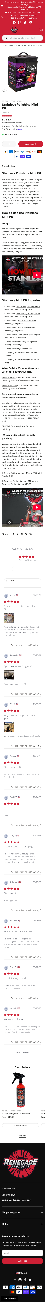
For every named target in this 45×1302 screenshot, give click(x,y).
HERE (6, 418)
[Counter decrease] (4, 144)
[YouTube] (30, 22)
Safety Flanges (15, 251)
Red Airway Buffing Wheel (28, 306)
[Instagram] (20, 22)
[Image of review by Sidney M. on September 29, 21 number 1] (9, 675)
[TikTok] (25, 22)
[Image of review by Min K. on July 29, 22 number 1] (9, 618)
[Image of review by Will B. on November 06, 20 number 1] (9, 727)
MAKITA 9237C (9, 377)
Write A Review (22, 569)
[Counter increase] (14, 144)
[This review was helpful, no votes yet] (34, 693)
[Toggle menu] (4, 30)
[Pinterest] (22, 534)
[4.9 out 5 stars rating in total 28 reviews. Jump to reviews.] (7, 116)
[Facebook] (14, 22)
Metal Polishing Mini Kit (17, 45)
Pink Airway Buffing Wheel (28, 313)
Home (4, 45)
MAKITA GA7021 (9, 385)
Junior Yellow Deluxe (27, 320)
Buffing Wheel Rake (23, 348)
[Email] (30, 534)
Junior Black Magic (26, 327)
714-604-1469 (9, 1195)
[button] (5, 38)
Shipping (4, 122)
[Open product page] (20, 1090)
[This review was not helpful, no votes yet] (38, 645)
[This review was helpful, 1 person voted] (34, 745)
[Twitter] (17, 534)
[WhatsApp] (26, 534)
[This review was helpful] (34, 645)
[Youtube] (30, 1279)
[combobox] (24, 38)
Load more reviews (22, 1052)
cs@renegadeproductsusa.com (16, 1200)
